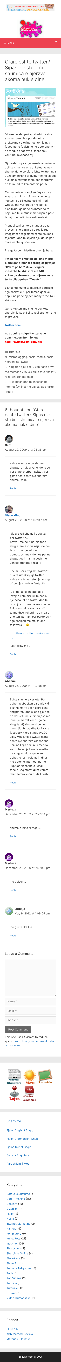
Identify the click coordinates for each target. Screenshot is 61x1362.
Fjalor (10, 1213)
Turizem (12, 1283)
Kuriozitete (13, 1238)
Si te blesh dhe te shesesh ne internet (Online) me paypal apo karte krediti (29, 386)
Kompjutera (14, 1233)
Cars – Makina (16, 1198)
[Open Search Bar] (56, 41)
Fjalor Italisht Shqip (19, 1147)
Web (14, 1293)
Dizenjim (12, 1208)
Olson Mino (12, 515)
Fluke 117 (13, 1329)
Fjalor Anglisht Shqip (20, 1130)
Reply (13, 488)
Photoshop (13, 1248)
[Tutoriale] (45, 1083)
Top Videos (14, 1278)
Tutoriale (14, 351)
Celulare (12, 1203)
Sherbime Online (17, 1253)
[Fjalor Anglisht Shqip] (29, 1100)
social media (37, 357)
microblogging (18, 357)
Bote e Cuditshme (18, 1194)
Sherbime (14, 1121)
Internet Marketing (18, 1223)
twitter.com (13, 325)
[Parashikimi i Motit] (29, 1083)
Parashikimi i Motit (18, 1163)
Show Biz (13, 1263)
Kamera (12, 1228)
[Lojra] (14, 1100)
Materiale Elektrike (19, 1339)
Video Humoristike (19, 1298)
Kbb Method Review (20, 1334)
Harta (10, 1218)
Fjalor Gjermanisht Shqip (23, 1138)
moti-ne (12, 1243)
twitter (25, 361)
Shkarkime (13, 1258)
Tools (10, 1273)
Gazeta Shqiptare (18, 1155)
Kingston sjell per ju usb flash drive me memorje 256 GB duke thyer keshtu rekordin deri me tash (30, 371)
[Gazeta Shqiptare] (14, 1083)
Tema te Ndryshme (19, 1268)
